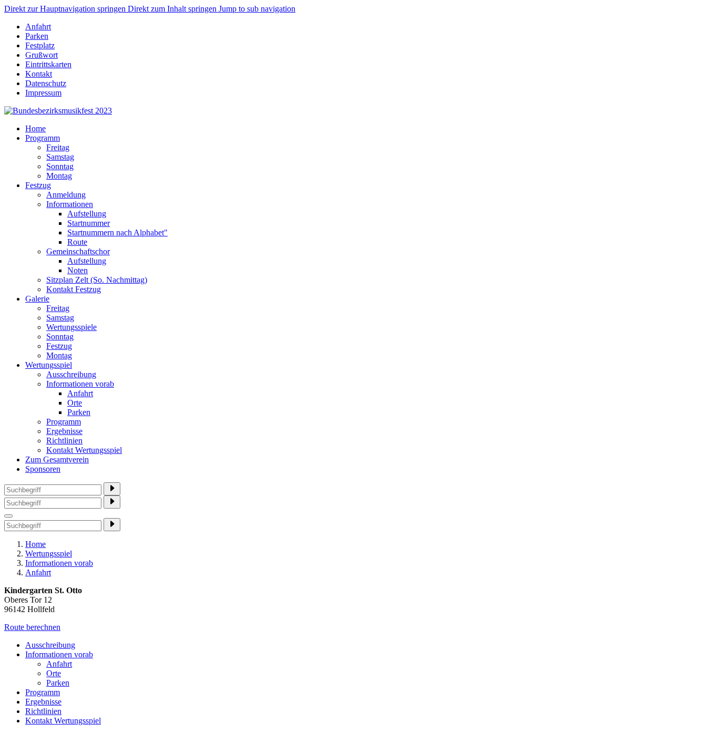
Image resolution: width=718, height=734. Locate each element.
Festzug (38, 185)
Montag (59, 175)
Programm (42, 137)
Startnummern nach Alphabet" (117, 232)
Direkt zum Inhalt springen (173, 8)
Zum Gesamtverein (57, 459)
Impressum (43, 92)
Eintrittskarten (48, 64)
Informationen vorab (80, 383)
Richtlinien (64, 440)
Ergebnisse (64, 431)
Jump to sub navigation (257, 8)
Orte (74, 402)
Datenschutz (45, 83)
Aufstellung (86, 213)
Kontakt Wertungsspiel (84, 450)
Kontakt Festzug (73, 289)
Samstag (60, 156)
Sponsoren (42, 468)
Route (77, 241)
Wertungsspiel (48, 364)
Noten (77, 270)
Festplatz (40, 45)
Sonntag (60, 166)
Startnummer (88, 223)
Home (35, 128)
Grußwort (41, 54)
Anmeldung (66, 194)
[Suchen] (112, 488)
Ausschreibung (71, 374)
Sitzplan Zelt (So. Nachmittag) (96, 279)
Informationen (69, 204)
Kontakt (38, 73)
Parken (36, 36)
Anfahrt (38, 26)
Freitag (57, 147)
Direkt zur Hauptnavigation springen (66, 8)
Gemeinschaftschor (78, 251)
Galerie (37, 298)
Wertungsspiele (71, 327)
